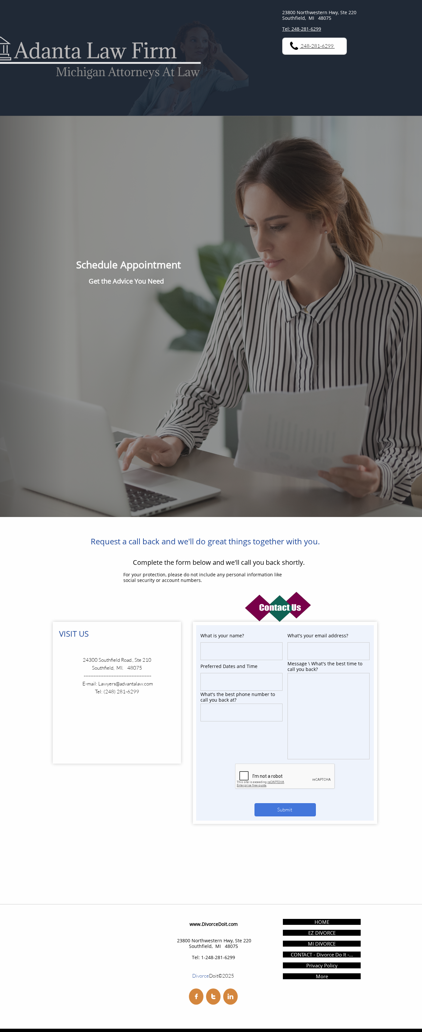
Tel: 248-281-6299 (301, 29)
